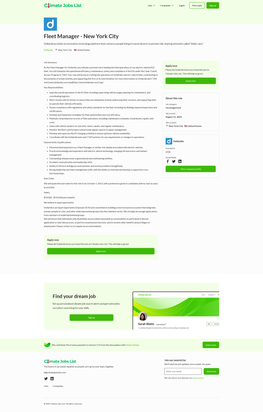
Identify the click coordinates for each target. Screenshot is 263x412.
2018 (168, 152)
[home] (63, 5)
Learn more (211, 345)
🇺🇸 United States (82, 50)
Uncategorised (173, 107)
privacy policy (198, 378)
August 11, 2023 (174, 116)
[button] (152, 5)
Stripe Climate (132, 345)
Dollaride (48, 50)
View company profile (190, 169)
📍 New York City (63, 50)
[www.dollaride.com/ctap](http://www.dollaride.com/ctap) (75, 82)
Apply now (101, 251)
